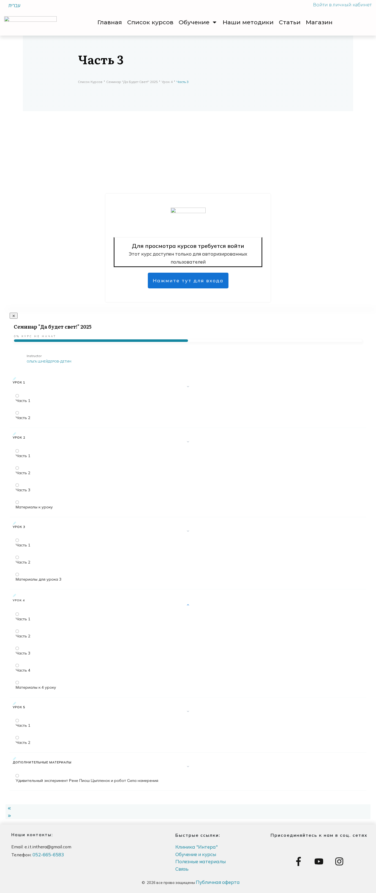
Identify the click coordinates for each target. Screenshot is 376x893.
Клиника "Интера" (196, 847)
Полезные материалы (200, 861)
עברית (14, 5)
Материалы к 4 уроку (36, 687)
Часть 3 (23, 489)
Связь (182, 869)
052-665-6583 (48, 854)
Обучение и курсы (195, 854)
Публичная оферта (218, 882)
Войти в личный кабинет (342, 4)
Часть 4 (23, 670)
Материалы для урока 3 (38, 579)
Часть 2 (23, 417)
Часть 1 (23, 400)
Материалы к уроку (34, 507)
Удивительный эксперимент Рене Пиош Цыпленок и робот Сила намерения (87, 780)
